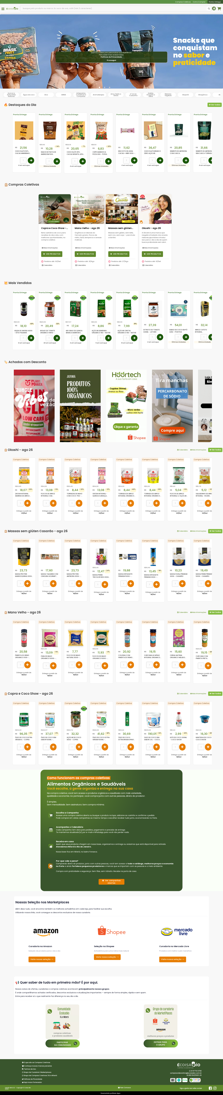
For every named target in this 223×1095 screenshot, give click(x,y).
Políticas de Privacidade (111, 57)
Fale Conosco (125, 1087)
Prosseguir (111, 60)
